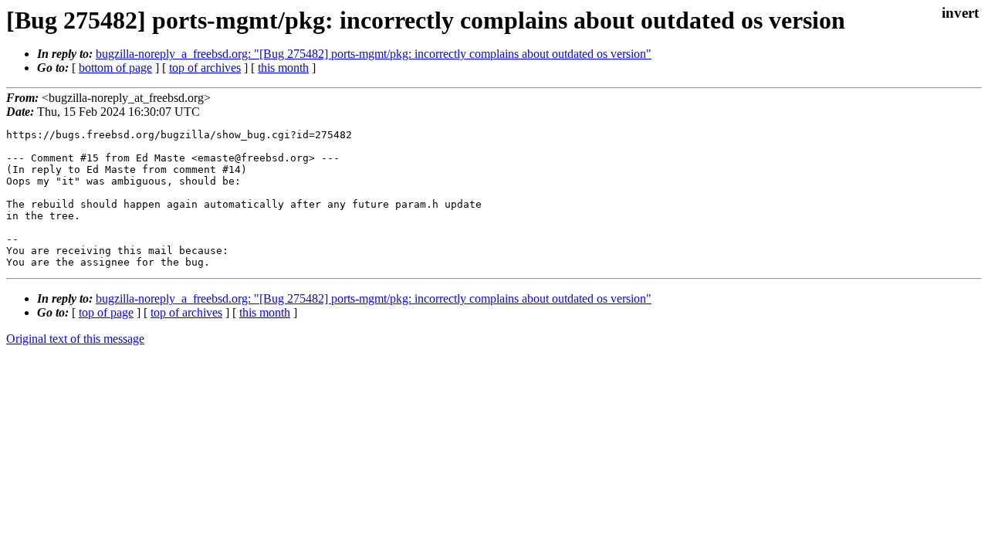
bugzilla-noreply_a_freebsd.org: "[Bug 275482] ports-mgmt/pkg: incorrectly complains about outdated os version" (373, 53)
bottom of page (115, 67)
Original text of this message (75, 338)
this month (283, 67)
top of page (106, 312)
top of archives (205, 67)
